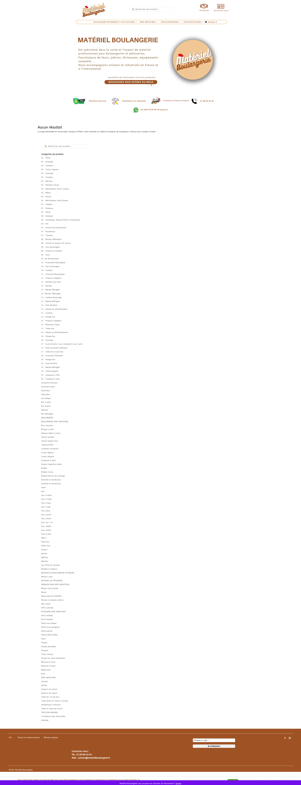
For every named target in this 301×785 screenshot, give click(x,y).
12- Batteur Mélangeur (51, 294)
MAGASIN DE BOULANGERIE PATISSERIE (57, 573)
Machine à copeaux (49, 569)
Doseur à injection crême (51, 464)
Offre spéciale (47, 608)
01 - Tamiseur (47, 166)
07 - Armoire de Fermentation (53, 228)
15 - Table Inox (47, 328)
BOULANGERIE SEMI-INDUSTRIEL (55, 422)
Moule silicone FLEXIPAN (51, 596)
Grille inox (45, 542)
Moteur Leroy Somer (49, 588)
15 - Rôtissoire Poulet (50, 325)
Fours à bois (46, 534)
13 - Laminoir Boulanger (51, 297)
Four (43, 491)
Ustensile (44, 720)
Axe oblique (46, 398)
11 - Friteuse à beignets (51, 278)
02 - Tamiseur (47, 177)
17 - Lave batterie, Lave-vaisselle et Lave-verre (62, 344)
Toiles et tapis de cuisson (51, 709)
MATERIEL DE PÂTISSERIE (51, 581)
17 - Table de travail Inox (52, 352)
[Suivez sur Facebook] (285, 738)
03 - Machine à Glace (50, 185)
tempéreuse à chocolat (51, 705)
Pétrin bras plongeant (50, 627)
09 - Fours (45, 255)
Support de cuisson (49, 689)
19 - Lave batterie (49, 363)
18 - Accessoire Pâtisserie (52, 356)
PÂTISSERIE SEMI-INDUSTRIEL (53, 612)
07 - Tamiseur (47, 235)
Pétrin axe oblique (48, 623)
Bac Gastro (46, 406)
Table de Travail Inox (50, 697)
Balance (44, 410)
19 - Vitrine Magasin (49, 371)
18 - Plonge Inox (48, 359)
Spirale (44, 685)
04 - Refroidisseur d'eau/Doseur (54, 200)
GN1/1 (44, 538)
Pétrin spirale (46, 631)
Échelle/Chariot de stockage (53, 476)
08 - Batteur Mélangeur (51, 239)
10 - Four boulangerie (50, 266)
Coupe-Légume (47, 456)
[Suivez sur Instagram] (290, 738)
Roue (43, 674)
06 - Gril (44, 224)
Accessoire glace (48, 387)
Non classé (45, 604)
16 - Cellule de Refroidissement (54, 332)
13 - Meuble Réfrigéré (50, 301)
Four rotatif (46, 515)
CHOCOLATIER (47, 445)
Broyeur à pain (47, 429)
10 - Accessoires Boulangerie (53, 263)
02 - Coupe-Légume (49, 169)
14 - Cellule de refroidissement (54, 309)
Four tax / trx (47, 522)
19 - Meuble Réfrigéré (50, 367)
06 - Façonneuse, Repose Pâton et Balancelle (60, 220)
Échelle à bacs (47, 472)
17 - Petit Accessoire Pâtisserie (54, 348)
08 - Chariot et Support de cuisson (56, 243)
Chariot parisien (47, 437)
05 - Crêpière (46, 204)
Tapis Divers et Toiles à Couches (54, 701)
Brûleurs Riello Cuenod (50, 433)
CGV (10, 737)
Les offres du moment (50, 565)
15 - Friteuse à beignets (51, 321)
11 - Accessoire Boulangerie (53, 274)
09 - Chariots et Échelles (51, 251)
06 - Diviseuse (47, 216)
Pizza (43, 639)
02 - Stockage (47, 173)
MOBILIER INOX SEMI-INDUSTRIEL (55, 584)
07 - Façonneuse (48, 231)
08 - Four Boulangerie (50, 247)
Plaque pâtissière (48, 646)
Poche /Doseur (47, 654)
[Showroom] (150, 89)
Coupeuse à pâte (48, 460)
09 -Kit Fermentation (50, 259)
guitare (44, 553)
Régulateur (46, 670)
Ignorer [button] (178, 783)
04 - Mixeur (46, 193)
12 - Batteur (46, 286)
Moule (43, 592)
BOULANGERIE (47, 418)
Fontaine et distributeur (51, 480)
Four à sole (46, 507)
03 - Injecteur (47, 181)
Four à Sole (46, 503)
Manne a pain (47, 577)
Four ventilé (46, 526)
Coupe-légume (47, 453)
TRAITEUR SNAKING (170, 22)
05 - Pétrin (45, 212)
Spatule (44, 681)
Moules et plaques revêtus (52, 600)
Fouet (43, 487)
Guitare (44, 550)
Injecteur (44, 557)
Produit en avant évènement (53, 658)
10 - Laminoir (47, 270)
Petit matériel (47, 615)
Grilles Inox (45, 546)
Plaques (44, 650)
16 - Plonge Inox (48, 336)
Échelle (44, 468)
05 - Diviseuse (47, 208)
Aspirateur (45, 391)
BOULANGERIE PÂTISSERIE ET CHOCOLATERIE (114, 22)
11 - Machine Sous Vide (51, 282)
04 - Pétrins (46, 197)
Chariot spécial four (49, 441)
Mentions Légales (51, 737)
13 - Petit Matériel (49, 305)
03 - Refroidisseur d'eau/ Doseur (55, 189)
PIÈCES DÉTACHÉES (192, 22)
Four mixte (45, 511)
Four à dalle (46, 495)
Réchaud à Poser (48, 662)
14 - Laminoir (47, 313)
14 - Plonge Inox (48, 317)
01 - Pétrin (45, 158)
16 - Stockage (47, 340)
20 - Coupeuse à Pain (50, 375)
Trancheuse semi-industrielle (53, 716)
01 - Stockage (47, 162)
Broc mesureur (47, 425)
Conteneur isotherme (49, 449)
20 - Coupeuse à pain (50, 379)
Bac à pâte (46, 402)
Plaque (44, 643)
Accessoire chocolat (49, 383)
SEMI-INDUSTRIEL (148, 22)
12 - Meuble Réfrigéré (50, 290)
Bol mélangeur (47, 414)
